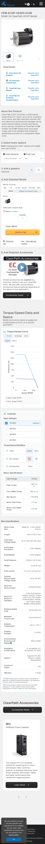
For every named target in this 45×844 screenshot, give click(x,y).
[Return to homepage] (8, 6)
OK (14, 839)
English (7, 341)
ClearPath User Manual (13, 89)
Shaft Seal (30, 154)
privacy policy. (14, 835)
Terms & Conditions (36, 838)
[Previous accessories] (19, 797)
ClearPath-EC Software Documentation (13, 98)
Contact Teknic (7, 682)
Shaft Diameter (12, 154)
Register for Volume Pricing (28, 191)
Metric (14, 341)
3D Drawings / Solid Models (13, 82)
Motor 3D (20, 60)
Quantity (22, 215)
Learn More (19, 785)
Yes (39, 170)
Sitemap (29, 841)
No (32, 170)
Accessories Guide (14, 295)
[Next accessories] (26, 797)
